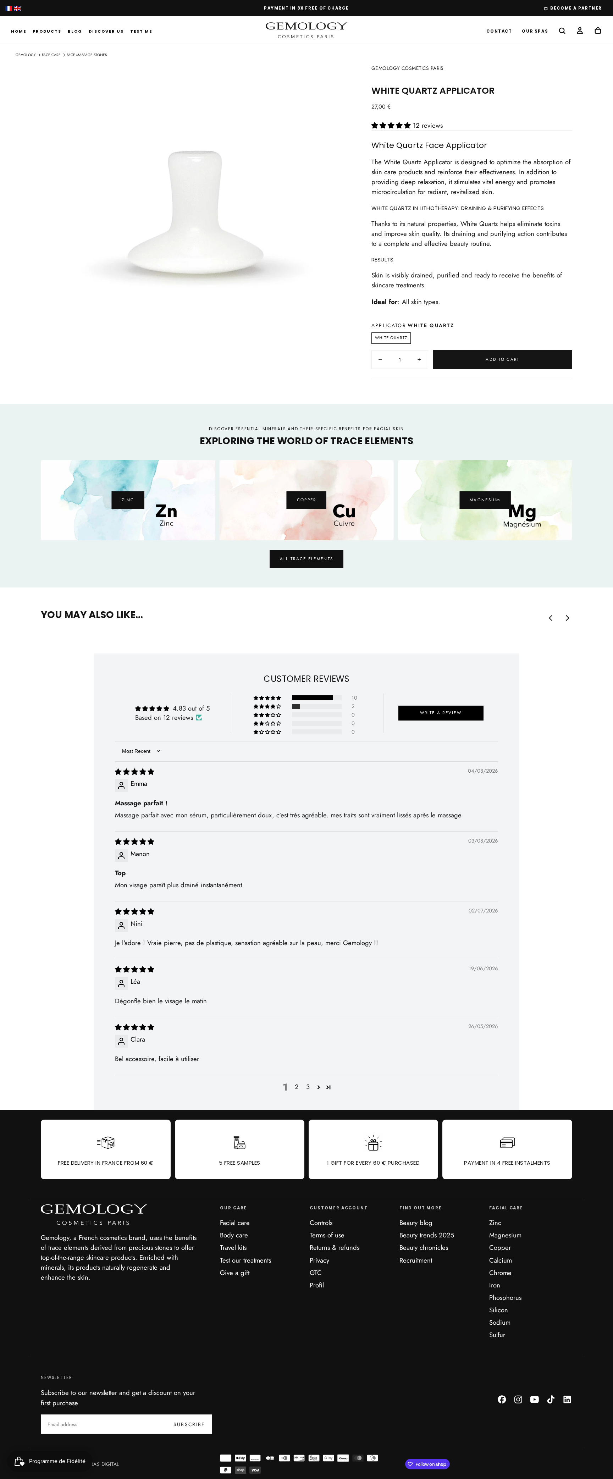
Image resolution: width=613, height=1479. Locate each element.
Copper (306, 500)
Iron (494, 1285)
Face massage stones (87, 54)
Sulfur (497, 1335)
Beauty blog (415, 1222)
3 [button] (308, 1087)
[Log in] (580, 31)
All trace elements (306, 559)
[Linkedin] (567, 1400)
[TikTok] (551, 1400)
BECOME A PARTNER (576, 8)
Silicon (498, 1310)
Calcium (500, 1260)
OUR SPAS (535, 31)
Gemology (26, 54)
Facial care (235, 1222)
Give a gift (234, 1272)
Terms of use (327, 1235)
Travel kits (233, 1247)
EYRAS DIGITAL (101, 1464)
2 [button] (297, 1087)
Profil (317, 1285)
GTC (316, 1272)
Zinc (128, 500)
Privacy (319, 1260)
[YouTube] (535, 1400)
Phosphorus (505, 1297)
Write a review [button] (441, 713)
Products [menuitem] (47, 31)
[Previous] (64, 495)
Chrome (500, 1272)
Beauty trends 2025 (426, 1235)
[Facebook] (502, 1400)
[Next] (549, 495)
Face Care (51, 54)
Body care (234, 1235)
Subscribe (189, 1424)
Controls (321, 1222)
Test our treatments (245, 1260)
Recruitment (415, 1260)
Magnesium (485, 500)
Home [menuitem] (18, 31)
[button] (562, 31)
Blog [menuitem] (75, 31)
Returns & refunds (334, 1247)
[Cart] (598, 31)
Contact (499, 31)
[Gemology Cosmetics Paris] (94, 1214)
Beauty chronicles (423, 1247)
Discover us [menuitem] (106, 31)
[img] (134, 772)
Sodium (499, 1322)
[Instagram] (518, 1400)
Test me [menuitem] (141, 31)
